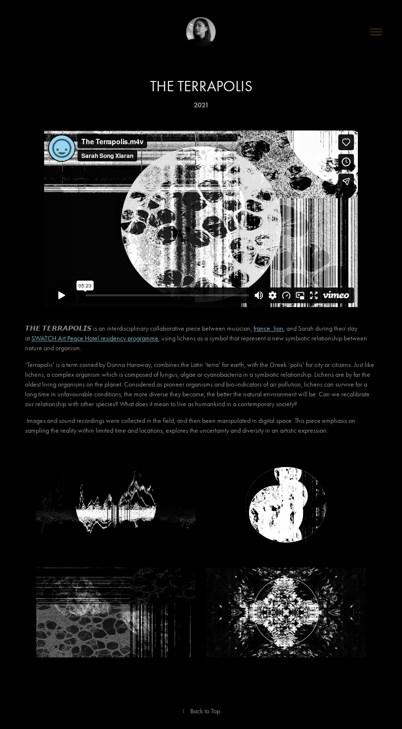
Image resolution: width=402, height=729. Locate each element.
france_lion (268, 328)
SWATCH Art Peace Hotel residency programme (94, 338)
